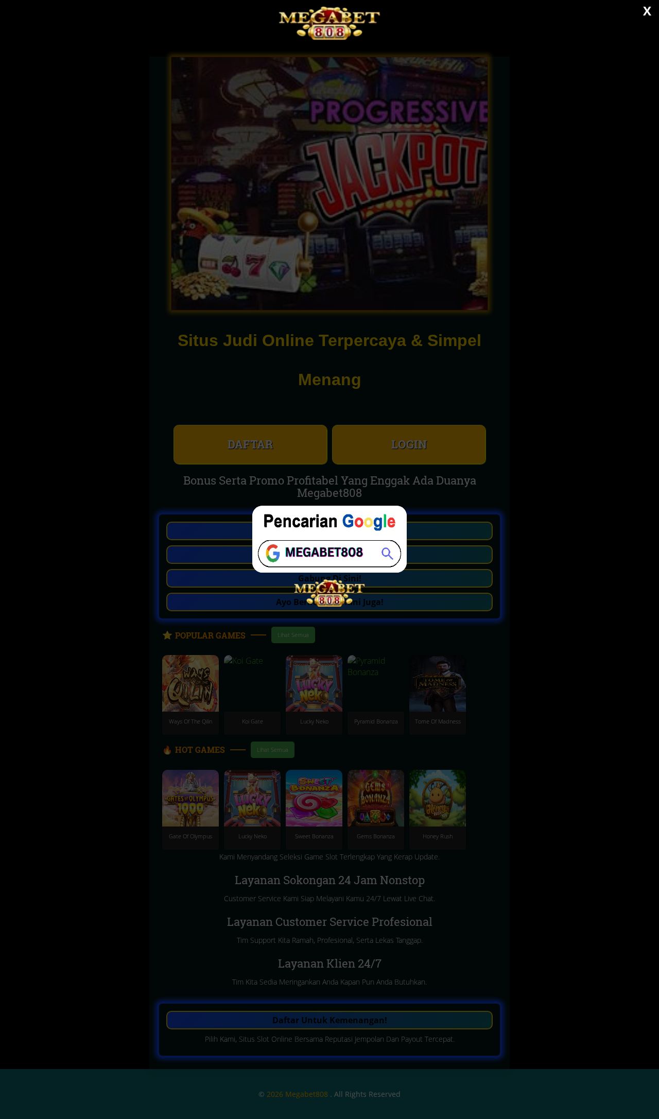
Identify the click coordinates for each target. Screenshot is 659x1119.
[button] (329, 559)
